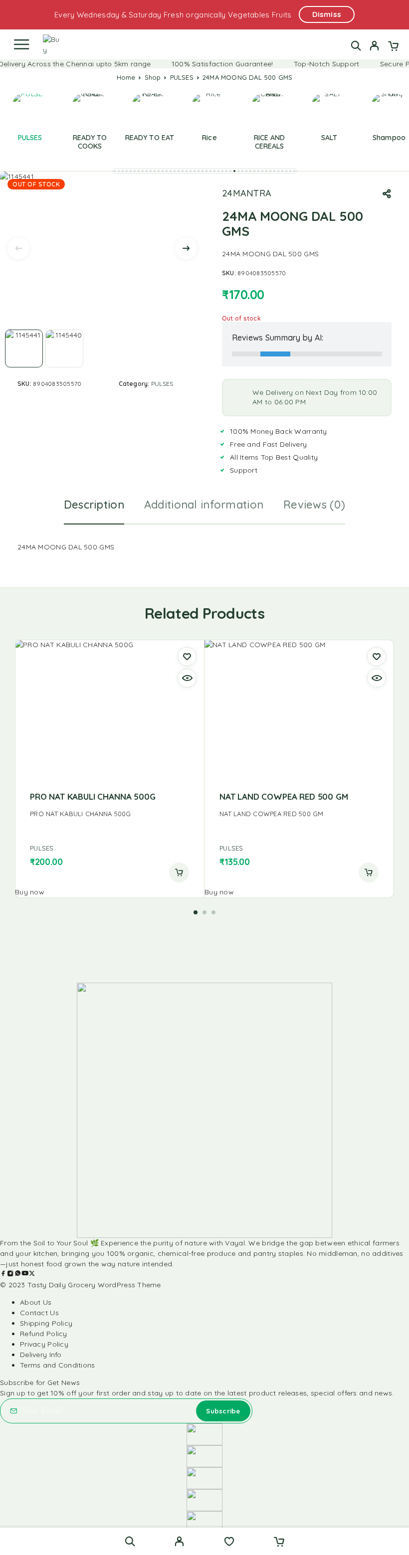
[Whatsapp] (17, 1274)
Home (126, 77)
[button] (115, 171)
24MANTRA (246, 193)
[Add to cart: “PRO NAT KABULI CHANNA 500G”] (179, 872)
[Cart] (393, 46)
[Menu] (21, 44)
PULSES (182, 77)
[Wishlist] (229, 1542)
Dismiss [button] (326, 14)
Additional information (203, 505)
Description (94, 505)
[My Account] (374, 46)
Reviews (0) (314, 505)
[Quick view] (187, 678)
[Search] (356, 45)
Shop (153, 77)
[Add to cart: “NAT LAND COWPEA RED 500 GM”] (369, 872)
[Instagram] (10, 1274)
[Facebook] (3, 1274)
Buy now (29, 891)
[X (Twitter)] (31, 1274)
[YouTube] (24, 1274)
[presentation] (18, 248)
